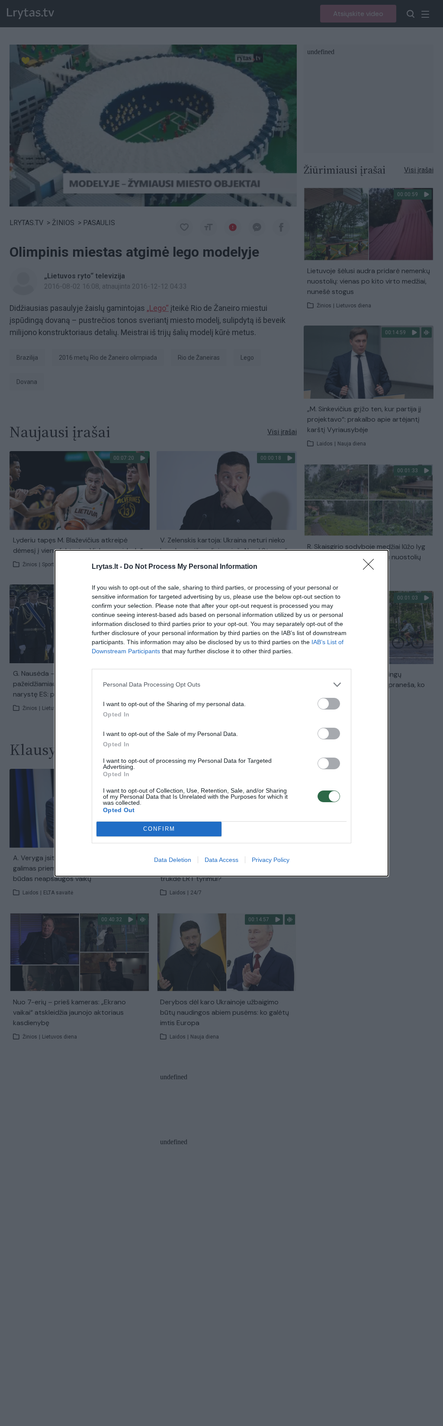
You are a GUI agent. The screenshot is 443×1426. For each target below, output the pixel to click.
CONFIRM (159, 829)
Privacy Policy (270, 859)
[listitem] (221, 684)
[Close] (371, 567)
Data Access (221, 859)
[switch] (329, 704)
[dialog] (221, 713)
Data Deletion (172, 859)
